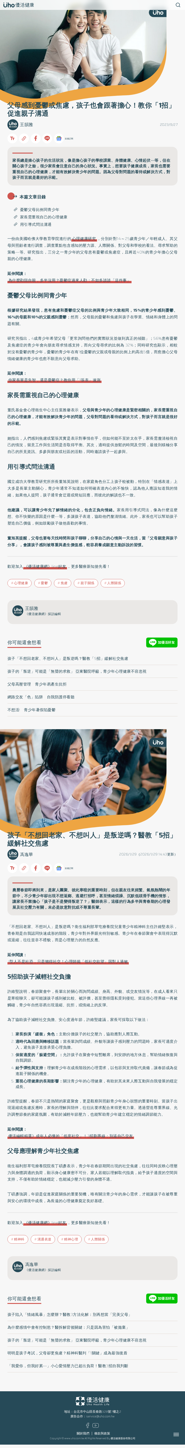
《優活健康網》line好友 (45, 566)
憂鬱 (44, 583)
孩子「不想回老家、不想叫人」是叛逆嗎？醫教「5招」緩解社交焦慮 (67, 658)
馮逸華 (26, 854)
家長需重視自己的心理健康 (43, 217)
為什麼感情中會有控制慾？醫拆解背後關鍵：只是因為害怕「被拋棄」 (68, 1327)
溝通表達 (44, 1239)
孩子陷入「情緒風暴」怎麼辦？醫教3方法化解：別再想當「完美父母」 (69, 1314)
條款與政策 (102, 1433)
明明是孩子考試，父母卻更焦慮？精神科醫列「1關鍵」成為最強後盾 (67, 1353)
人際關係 (114, 583)
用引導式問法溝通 (36, 224)
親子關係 (88, 583)
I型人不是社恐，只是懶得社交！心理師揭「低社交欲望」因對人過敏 (68, 961)
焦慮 (64, 583)
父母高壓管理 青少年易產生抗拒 (37, 684)
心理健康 (21, 583)
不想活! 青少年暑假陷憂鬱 (31, 710)
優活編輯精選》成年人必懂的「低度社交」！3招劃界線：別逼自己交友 (70, 1136)
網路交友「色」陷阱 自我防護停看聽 (41, 697)
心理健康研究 (84, 239)
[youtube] (95, 1426)
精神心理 (71, 1239)
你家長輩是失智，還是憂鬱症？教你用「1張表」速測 (54, 380)
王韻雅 (26, 124)
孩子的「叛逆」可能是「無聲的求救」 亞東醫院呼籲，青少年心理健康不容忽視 (77, 671)
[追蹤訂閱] (59, 138)
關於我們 (83, 1433)
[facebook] (87, 1427)
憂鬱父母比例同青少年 (40, 210)
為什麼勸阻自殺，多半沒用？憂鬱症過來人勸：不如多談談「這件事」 (69, 280)
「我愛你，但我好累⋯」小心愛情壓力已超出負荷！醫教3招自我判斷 (67, 1366)
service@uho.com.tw (100, 1416)
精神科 (19, 1239)
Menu (181, 1434)
